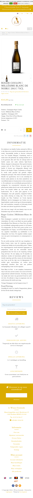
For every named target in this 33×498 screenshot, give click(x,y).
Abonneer (16, 399)
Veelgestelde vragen (16, 447)
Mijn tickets (16, 466)
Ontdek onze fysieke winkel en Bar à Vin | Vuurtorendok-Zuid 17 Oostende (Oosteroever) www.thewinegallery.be (16, 7)
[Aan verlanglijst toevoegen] (2, 130)
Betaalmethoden (16, 441)
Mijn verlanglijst (16, 468)
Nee (15, 3)
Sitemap (16, 450)
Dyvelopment (23, 492)
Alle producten (16, 471)
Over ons (16, 432)
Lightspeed (9, 492)
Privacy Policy (16, 438)
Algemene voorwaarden (16, 435)
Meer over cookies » (24, 3)
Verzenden (16, 444)
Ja (11, 3)
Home (3, 32)
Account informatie (16, 460)
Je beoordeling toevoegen (17, 313)
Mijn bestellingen (16, 463)
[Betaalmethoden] (5, 478)
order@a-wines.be (17, 420)
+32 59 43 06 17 (17, 417)
